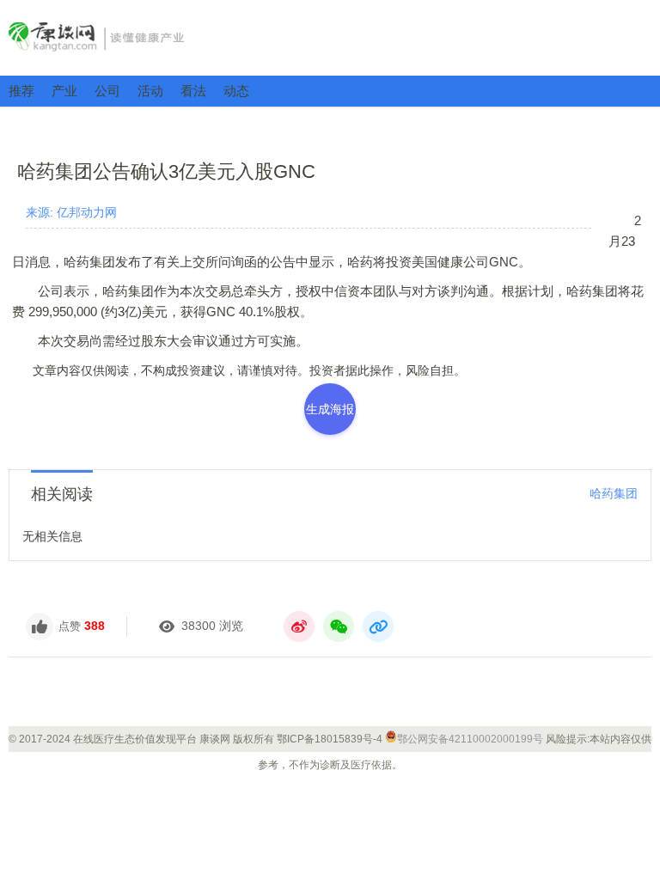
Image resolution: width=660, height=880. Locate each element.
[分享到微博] (299, 626)
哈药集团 (614, 493)
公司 (107, 90)
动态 (236, 90)
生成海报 (330, 409)
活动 (150, 90)
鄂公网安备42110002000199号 (470, 739)
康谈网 (330, 36)
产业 (64, 90)
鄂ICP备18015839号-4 (329, 739)
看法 (193, 90)
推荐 (21, 90)
